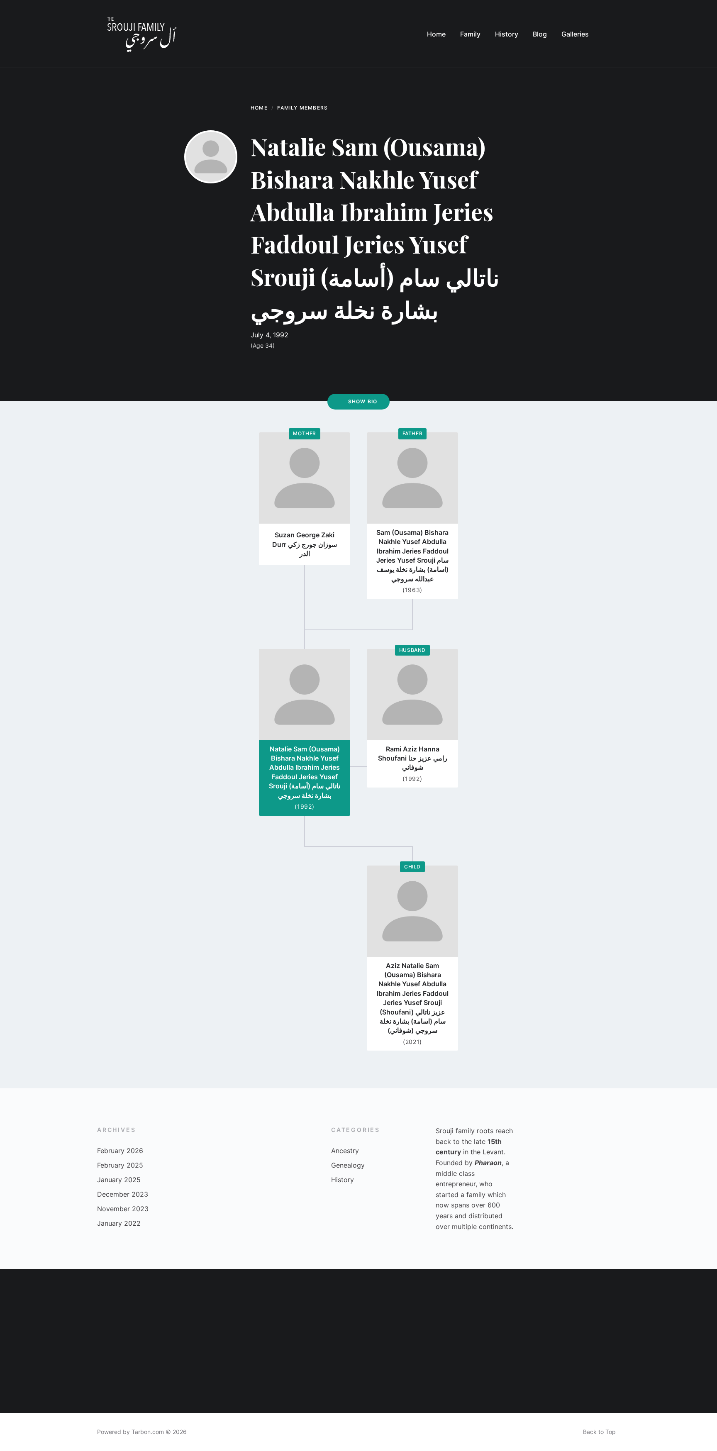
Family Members (302, 108)
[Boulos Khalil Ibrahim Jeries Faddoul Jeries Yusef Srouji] (251, 1305)
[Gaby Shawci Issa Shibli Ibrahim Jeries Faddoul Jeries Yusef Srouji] (609, 1305)
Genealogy (348, 1165)
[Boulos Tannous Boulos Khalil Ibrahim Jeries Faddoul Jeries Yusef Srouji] (466, 1305)
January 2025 (119, 1179)
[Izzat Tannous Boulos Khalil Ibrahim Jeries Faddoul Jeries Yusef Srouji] (36, 1377)
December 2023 (122, 1194)
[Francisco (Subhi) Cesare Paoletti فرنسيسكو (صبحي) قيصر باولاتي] (466, 1377)
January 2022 (119, 1223)
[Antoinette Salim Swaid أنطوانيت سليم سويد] (322, 1377)
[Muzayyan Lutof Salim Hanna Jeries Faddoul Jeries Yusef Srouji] (108, 1305)
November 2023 (123, 1209)
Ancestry (345, 1150)
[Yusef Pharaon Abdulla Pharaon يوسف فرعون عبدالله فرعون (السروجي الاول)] (681, 1377)
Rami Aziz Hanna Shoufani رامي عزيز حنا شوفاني (412, 758)
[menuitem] (436, 34)
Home (259, 108)
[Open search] (611, 34)
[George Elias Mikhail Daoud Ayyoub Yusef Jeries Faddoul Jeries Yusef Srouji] (179, 1377)
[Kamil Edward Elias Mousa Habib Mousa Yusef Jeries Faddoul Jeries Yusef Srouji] (322, 1305)
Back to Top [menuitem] (599, 1431)
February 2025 (120, 1165)
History (342, 1179)
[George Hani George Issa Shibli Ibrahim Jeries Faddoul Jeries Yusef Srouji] (36, 1305)
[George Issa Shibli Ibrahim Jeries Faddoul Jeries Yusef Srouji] (251, 1377)
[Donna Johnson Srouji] (538, 1377)
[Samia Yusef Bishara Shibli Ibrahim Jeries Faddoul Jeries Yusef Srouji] (108, 1377)
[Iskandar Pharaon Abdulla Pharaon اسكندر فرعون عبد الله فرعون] (609, 1377)
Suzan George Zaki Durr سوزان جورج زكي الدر (304, 544)
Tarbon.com (148, 1431)
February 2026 (120, 1150)
